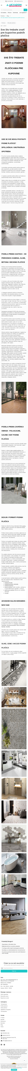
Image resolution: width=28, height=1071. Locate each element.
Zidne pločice (4, 1007)
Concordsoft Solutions (15, 1057)
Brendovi (3, 1023)
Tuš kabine (3, 12)
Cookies (20, 1068)
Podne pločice (4, 1005)
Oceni (2, 1026)
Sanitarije (15, 12)
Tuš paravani (4, 1004)
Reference (3, 1021)
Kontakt (2, 1019)
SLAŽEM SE (14, 1069)
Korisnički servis (4, 996)
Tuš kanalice (4, 1011)
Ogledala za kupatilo (6, 1009)
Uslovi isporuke (4, 994)
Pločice (9, 12)
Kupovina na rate (5, 998)
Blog (2, 1024)
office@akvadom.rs (7, 1040)
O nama (2, 1017)
